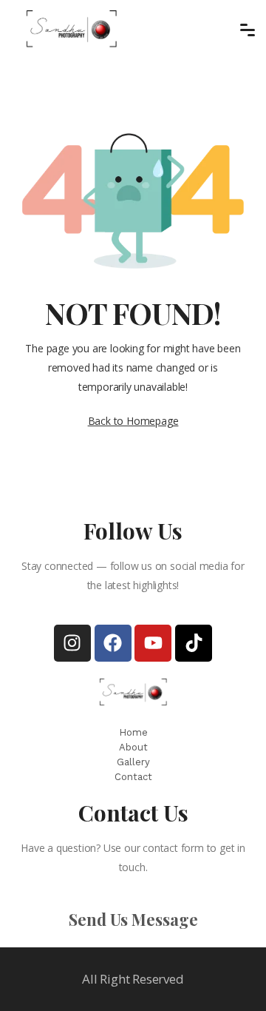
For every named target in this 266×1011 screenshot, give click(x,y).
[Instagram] (72, 643)
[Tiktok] (193, 643)
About (133, 747)
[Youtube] (152, 643)
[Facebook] (113, 643)
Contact (133, 776)
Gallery (133, 762)
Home (133, 732)
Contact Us (133, 812)
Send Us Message (133, 919)
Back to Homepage (133, 421)
